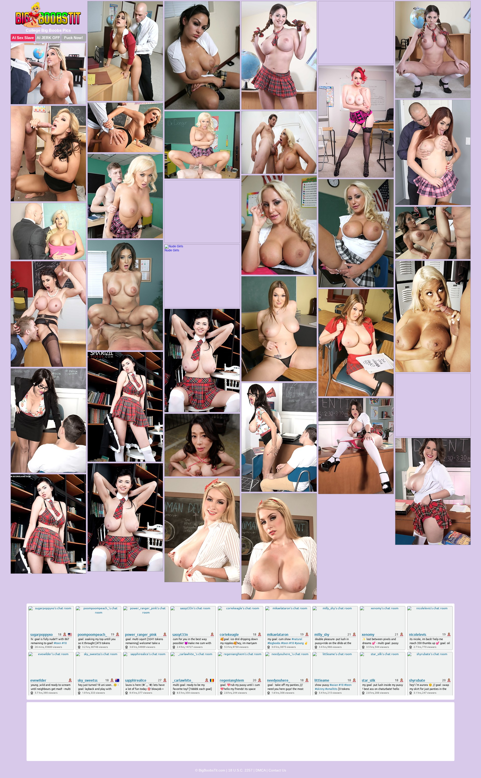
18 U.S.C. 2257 (240, 770)
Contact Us (277, 770)
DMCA (261, 770)
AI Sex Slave (23, 38)
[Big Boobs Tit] (48, 15)
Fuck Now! (73, 38)
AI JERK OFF (48, 38)
